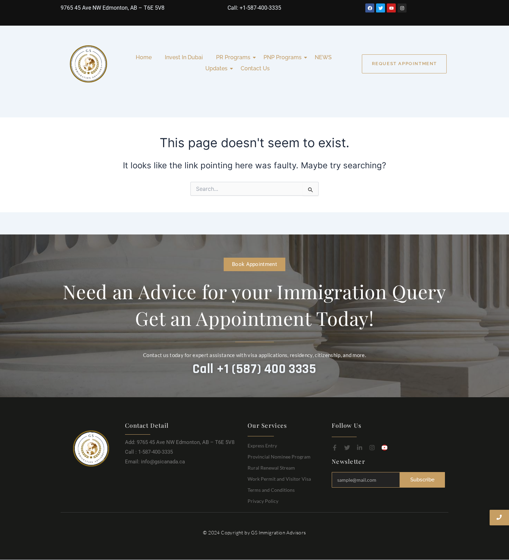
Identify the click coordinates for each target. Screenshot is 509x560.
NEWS (323, 57)
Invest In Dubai (184, 57)
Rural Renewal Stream (271, 468)
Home (144, 57)
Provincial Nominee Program (279, 457)
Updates (216, 68)
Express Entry (262, 445)
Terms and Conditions (271, 490)
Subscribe (422, 480)
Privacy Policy (263, 501)
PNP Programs (283, 57)
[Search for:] (254, 189)
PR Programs (233, 57)
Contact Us (255, 68)
